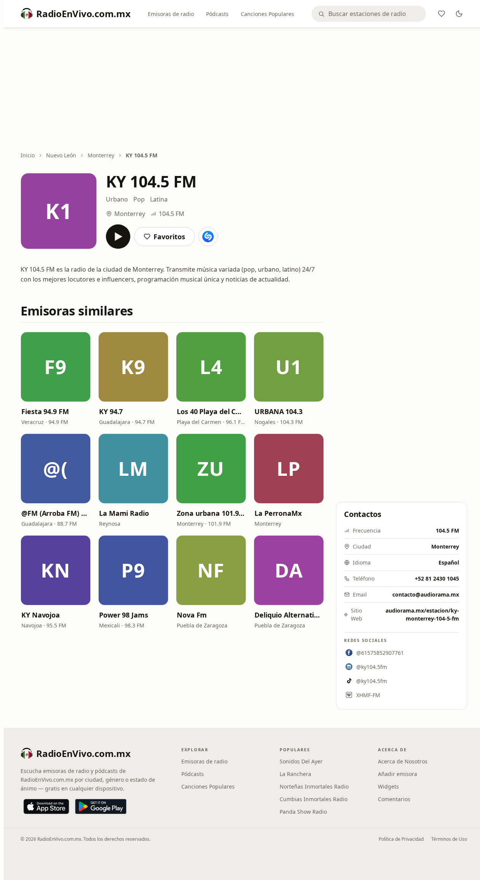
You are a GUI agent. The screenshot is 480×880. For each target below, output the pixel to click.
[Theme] (459, 14)
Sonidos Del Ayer (301, 761)
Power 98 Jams (123, 614)
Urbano (117, 199)
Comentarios (394, 799)
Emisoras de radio (171, 14)
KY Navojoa (40, 614)
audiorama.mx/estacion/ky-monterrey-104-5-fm (422, 614)
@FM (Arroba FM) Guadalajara (55, 513)
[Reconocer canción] (208, 236)
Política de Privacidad (401, 839)
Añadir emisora (397, 774)
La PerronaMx (278, 513)
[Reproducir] (118, 236)
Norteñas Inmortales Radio (314, 786)
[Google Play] (100, 806)
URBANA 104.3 (278, 411)
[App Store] (46, 806)
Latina (159, 199)
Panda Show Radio (303, 811)
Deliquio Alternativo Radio (288, 614)
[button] (56, 367)
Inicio (28, 155)
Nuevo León (61, 155)
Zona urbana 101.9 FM (211, 513)
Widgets (388, 786)
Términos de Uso (449, 839)
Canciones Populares (267, 14)
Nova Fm (192, 614)
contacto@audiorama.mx (425, 594)
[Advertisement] (244, 90)
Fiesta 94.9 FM (45, 411)
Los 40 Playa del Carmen (211, 411)
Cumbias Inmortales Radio (313, 799)
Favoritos (169, 236)
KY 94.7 (111, 411)
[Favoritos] (442, 14)
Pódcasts (217, 14)
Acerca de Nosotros (402, 761)
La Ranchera (295, 774)
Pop (139, 199)
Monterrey (101, 155)
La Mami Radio (124, 513)
